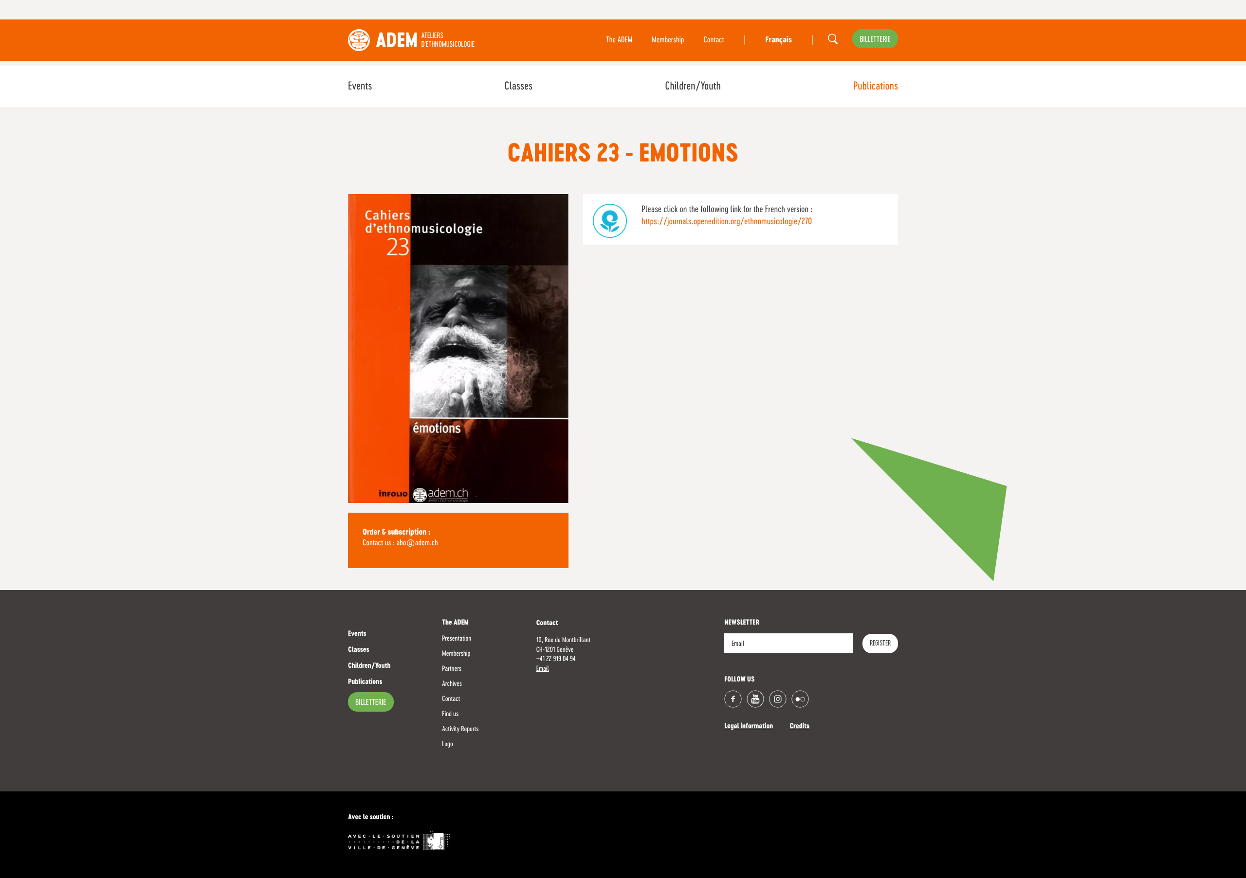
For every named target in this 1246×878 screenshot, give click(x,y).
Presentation (456, 638)
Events (360, 86)
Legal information (748, 726)
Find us (450, 714)
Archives (452, 684)
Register (880, 643)
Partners (451, 668)
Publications (875, 86)
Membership (668, 40)
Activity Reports (460, 729)
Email (542, 668)
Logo (447, 744)
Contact (714, 40)
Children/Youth (692, 86)
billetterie (875, 40)
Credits (799, 726)
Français (778, 40)
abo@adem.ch (417, 543)
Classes (518, 86)
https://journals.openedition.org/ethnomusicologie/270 (726, 221)
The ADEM (619, 40)
